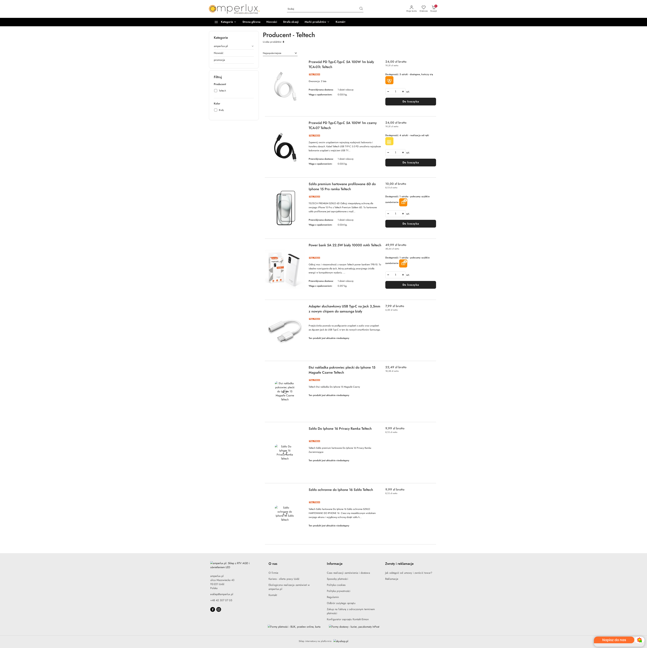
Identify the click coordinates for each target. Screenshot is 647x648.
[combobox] (280, 53)
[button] (317, 22)
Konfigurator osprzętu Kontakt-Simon (348, 619)
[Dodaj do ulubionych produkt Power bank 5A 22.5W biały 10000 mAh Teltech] (300, 246)
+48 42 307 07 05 (221, 600)
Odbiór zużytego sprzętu (341, 603)
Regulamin (333, 597)
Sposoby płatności (337, 579)
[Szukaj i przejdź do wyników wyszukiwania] (361, 8)
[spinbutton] (395, 91)
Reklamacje (391, 579)
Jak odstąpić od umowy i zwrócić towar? (408, 573)
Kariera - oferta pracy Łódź (284, 579)
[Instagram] (218, 609)
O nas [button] (273, 563)
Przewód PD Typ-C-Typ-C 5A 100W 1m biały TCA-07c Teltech (341, 64)
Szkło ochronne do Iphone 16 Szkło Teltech (341, 489)
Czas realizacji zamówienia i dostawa (348, 573)
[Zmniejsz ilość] (388, 91)
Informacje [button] (335, 563)
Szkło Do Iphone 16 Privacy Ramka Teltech (340, 428)
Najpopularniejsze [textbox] (272, 53)
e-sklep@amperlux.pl (221, 594)
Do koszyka (411, 101)
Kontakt (273, 595)
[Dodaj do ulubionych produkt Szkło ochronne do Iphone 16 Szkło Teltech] (300, 491)
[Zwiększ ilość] (402, 91)
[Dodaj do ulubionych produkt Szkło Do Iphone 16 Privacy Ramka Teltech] (300, 430)
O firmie (273, 573)
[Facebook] (212, 609)
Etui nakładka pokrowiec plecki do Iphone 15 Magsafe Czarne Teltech (342, 370)
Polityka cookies (336, 585)
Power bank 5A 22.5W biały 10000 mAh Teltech (345, 245)
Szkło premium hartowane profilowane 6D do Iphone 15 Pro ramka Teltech (342, 187)
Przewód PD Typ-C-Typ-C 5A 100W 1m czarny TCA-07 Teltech (343, 125)
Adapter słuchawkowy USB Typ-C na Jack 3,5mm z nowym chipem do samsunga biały (344, 309)
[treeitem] (234, 46)
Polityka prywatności (338, 591)
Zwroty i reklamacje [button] (399, 563)
